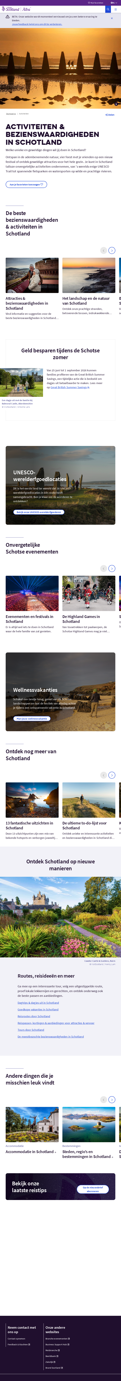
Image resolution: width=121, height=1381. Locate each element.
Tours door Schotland (31, 1030)
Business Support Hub (56, 1344)
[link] (108, 9)
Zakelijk (49, 1362)
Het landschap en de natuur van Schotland (85, 301)
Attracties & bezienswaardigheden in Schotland (27, 303)
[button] (115, 9)
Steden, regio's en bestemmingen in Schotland (86, 1154)
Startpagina (11, 113)
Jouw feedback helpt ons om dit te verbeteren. (37, 24)
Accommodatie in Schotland (30, 1151)
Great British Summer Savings (69, 387)
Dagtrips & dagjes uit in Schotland (38, 1003)
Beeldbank (51, 1356)
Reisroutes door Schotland (34, 1016)
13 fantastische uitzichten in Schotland (29, 825)
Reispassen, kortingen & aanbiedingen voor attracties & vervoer (56, 1023)
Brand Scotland (53, 1367)
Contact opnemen (16, 1338)
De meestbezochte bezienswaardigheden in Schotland (51, 1036)
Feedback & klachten (18, 1344)
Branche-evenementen (56, 1338)
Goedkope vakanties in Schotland (38, 1009)
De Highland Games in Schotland (81, 619)
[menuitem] (23, 1339)
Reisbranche (51, 1350)
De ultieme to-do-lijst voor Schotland (84, 825)
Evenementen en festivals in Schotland (29, 619)
